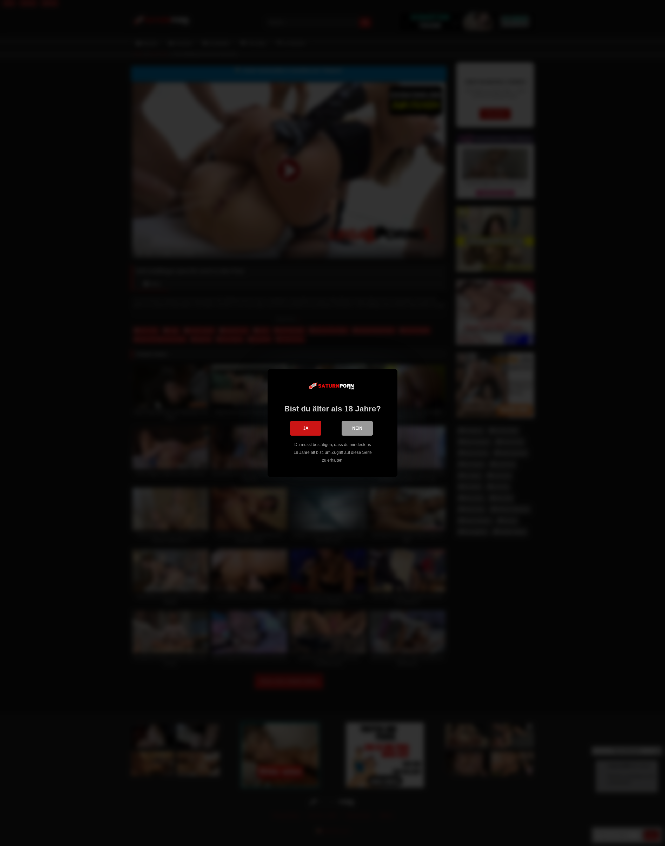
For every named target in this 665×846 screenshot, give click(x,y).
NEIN (357, 428)
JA (306, 428)
